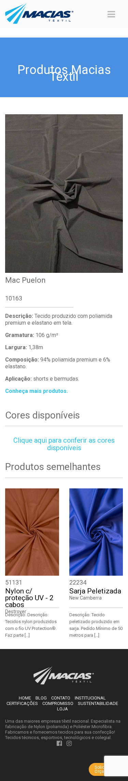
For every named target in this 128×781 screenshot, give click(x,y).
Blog (41, 698)
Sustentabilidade (98, 703)
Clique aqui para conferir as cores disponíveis (64, 444)
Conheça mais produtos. (36, 391)
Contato (60, 698)
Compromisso (57, 703)
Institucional (90, 698)
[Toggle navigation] (111, 14)
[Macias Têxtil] (64, 675)
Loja (62, 708)
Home (25, 698)
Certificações (22, 703)
